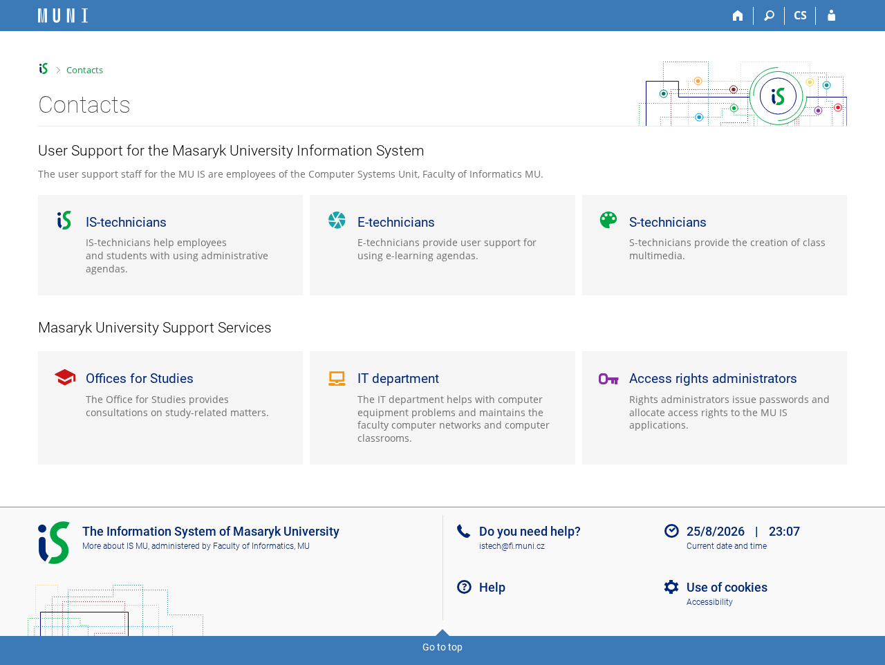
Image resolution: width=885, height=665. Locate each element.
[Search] (769, 16)
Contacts (84, 70)
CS (800, 15)
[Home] (738, 16)
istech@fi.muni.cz (512, 546)
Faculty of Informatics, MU (261, 546)
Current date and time (727, 546)
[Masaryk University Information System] (63, 15)
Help (492, 587)
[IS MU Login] (831, 16)
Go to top (442, 647)
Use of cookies (727, 587)
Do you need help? (530, 531)
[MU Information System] (44, 69)
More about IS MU (115, 546)
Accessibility (710, 602)
